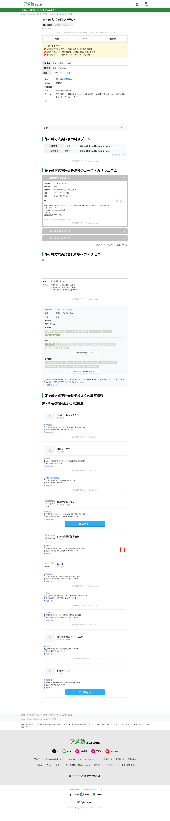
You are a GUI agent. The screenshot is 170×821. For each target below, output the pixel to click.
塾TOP (23, 14)
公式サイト (85, 523)
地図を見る (50, 432)
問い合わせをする (51, 384)
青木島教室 (48, 424)
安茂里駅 (52, 14)
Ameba (76, 794)
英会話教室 (31, 14)
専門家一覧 (120, 759)
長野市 (45, 14)
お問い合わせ (109, 765)
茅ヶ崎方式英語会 (64, 79)
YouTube (114, 751)
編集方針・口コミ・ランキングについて (84, 759)
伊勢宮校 (47, 646)
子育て (98, 751)
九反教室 (47, 593)
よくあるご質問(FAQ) (126, 765)
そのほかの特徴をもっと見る (85, 353)
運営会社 (97, 765)
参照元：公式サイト (120, 201)
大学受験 (83, 751)
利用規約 (38, 765)
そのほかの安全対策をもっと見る (85, 371)
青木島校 (47, 511)
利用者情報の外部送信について (78, 765)
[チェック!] (123, 550)
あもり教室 (48, 612)
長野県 (38, 14)
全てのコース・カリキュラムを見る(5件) (110, 245)
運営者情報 (132, 759)
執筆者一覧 (108, 759)
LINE (69, 751)
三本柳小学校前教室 (51, 477)
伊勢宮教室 (48, 574)
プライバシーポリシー (54, 765)
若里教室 (47, 458)
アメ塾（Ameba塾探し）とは (53, 759)
